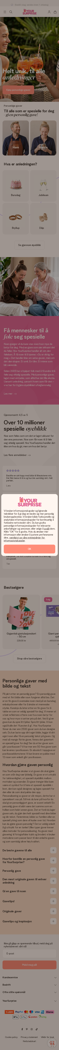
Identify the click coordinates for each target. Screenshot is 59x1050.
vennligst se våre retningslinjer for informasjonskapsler (24, 539)
